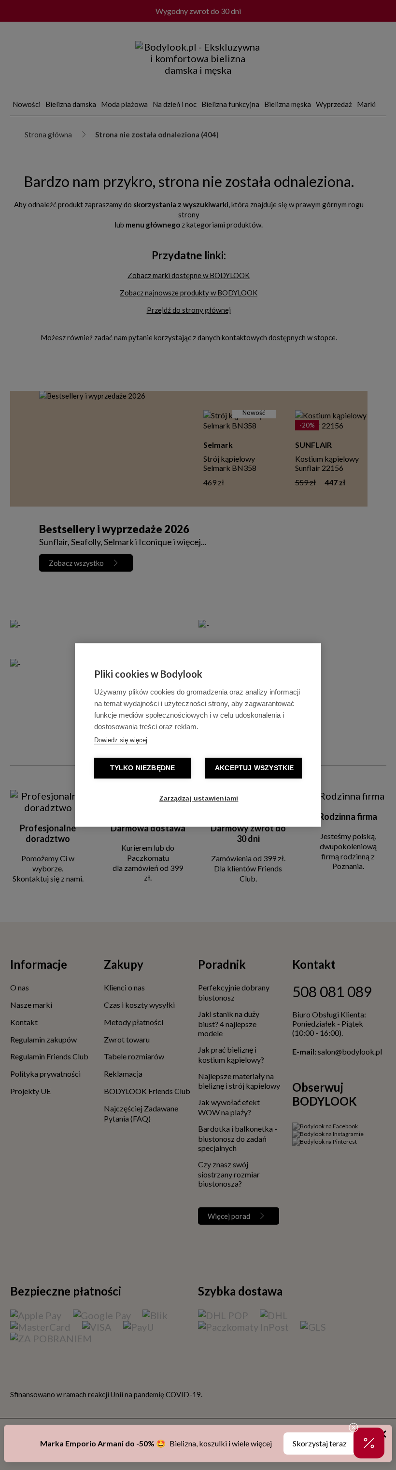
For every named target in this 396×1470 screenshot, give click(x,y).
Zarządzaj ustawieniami (198, 798)
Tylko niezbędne (142, 768)
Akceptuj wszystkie (254, 768)
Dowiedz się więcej (120, 740)
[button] (369, 1443)
